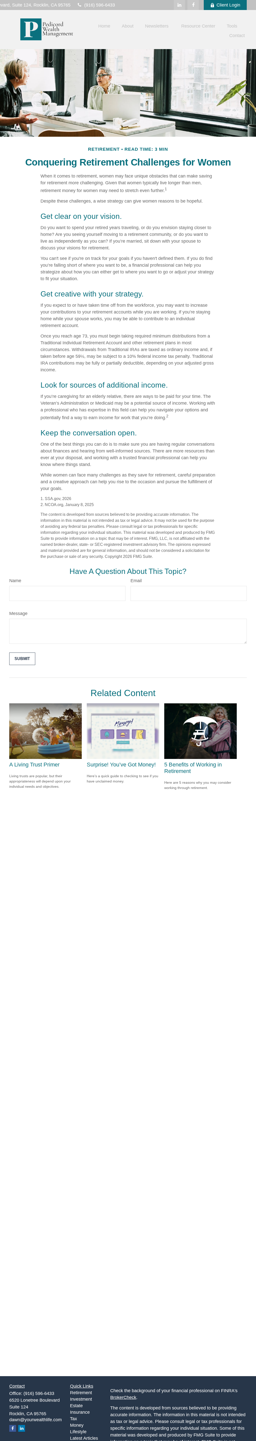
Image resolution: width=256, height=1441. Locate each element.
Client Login (228, 5)
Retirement (81, 1392)
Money (77, 1425)
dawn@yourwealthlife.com (35, 1419)
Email (136, 580)
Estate (76, 1405)
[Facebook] (193, 5)
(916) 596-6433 (99, 5)
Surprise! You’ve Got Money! (121, 764)
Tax (73, 1418)
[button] (104, 26)
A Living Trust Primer (34, 764)
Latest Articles (84, 1438)
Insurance (80, 1412)
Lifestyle (78, 1431)
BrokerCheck (123, 1397)
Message (18, 613)
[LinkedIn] (179, 5)
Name (15, 580)
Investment (81, 1399)
